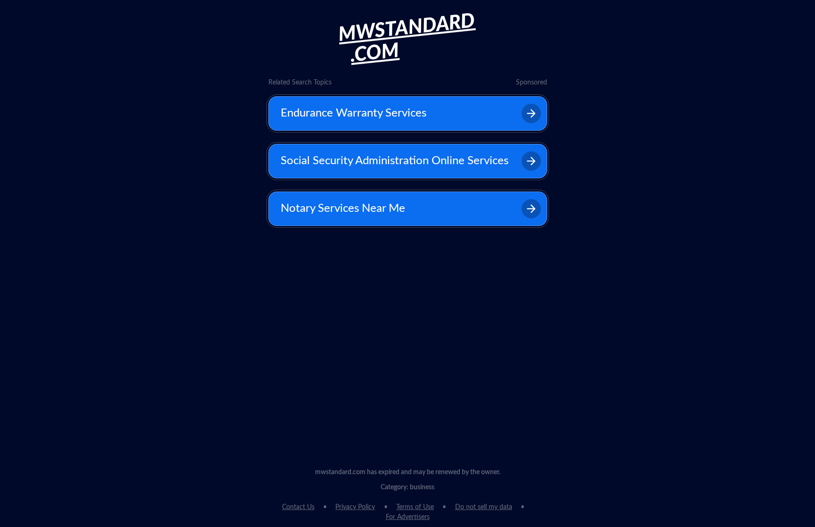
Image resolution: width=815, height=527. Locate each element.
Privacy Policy (355, 507)
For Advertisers (408, 517)
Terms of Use (415, 507)
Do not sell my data (483, 507)
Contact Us (298, 507)
